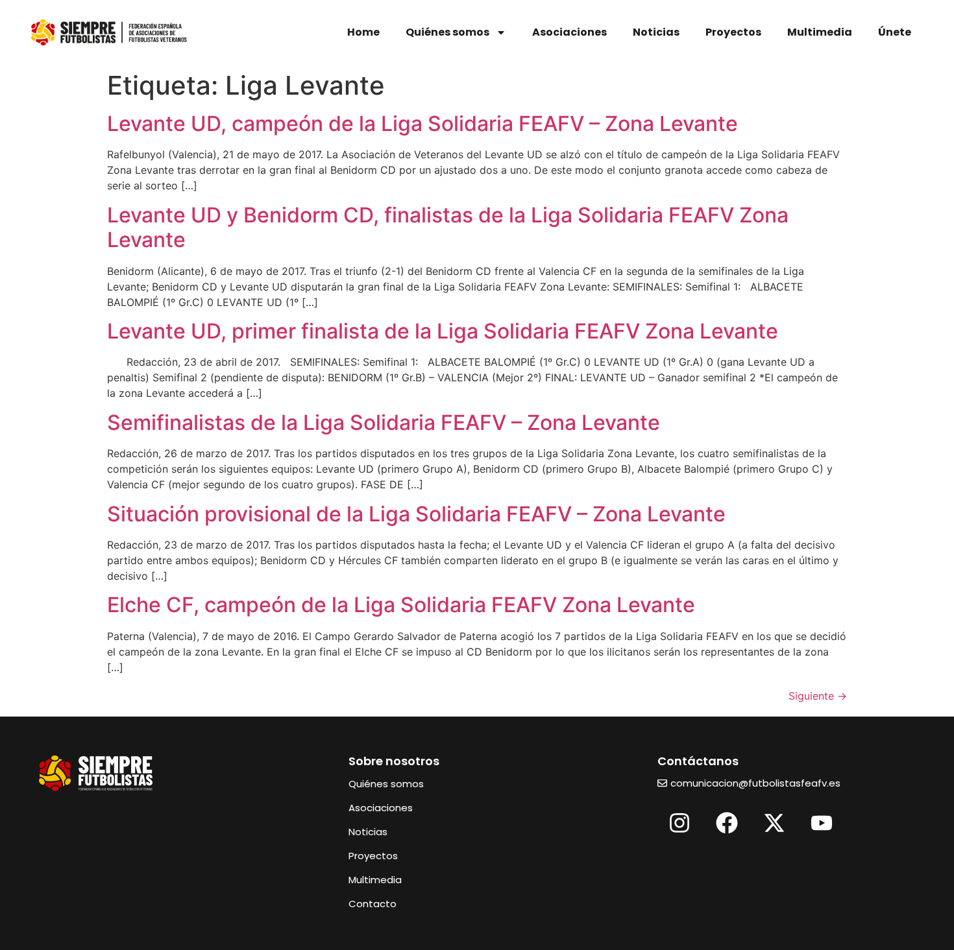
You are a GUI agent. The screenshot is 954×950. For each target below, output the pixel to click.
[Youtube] (822, 823)
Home (363, 32)
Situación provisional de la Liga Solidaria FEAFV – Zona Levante (416, 514)
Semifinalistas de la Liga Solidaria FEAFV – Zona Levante (383, 422)
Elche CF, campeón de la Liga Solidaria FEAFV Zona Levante (401, 604)
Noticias (656, 32)
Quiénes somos (447, 32)
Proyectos (733, 32)
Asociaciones (569, 32)
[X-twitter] (774, 823)
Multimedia (819, 32)
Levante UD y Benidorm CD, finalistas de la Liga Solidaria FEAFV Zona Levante (448, 227)
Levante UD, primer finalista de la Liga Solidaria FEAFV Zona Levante (442, 331)
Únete (894, 32)
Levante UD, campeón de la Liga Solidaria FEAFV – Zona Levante (422, 123)
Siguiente (818, 695)
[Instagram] (679, 823)
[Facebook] (727, 823)
